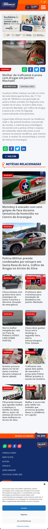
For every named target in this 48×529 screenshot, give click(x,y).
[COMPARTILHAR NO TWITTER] (36, 69)
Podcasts (6, 466)
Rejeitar (24, 514)
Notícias (5, 462)
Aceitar (24, 508)
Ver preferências (24, 521)
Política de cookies (23, 526)
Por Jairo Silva (10, 87)
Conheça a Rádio (9, 453)
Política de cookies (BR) (12, 475)
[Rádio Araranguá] (9, 4)
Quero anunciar (9, 470)
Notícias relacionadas (23, 164)
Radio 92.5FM (7, 457)
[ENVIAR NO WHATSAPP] (24, 69)
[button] (44, 484)
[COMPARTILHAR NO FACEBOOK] (30, 69)
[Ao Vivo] (32, 7)
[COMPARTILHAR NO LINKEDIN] (42, 69)
